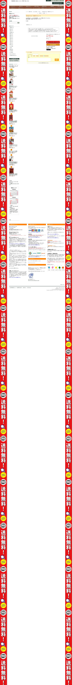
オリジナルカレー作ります (52, 8)
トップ (27, 11)
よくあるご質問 (60, 8)
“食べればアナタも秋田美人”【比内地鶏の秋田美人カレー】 (13, 122)
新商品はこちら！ (12, 13)
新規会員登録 (54, 0)
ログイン (48, 0)
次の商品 (44, 13)
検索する (18, 22)
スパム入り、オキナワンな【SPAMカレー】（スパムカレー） (13, 145)
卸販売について (44, 8)
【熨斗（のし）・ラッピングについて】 (45, 28)
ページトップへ (62, 284)
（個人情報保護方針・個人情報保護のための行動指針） (17, 245)
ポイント (62, 0)
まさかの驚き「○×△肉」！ (37, 11)
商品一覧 (21, 6)
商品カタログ (21, 8)
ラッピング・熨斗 (29, 8)
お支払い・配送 (36, 6)
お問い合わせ (60, 6)
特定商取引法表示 (19, 287)
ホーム (13, 6)
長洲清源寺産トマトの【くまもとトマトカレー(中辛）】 (13, 87)
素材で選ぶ (30, 11)
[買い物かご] (58, 3)
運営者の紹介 (44, 6)
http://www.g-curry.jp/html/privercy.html (33, 280)
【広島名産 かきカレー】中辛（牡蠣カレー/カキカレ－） (13, 134)
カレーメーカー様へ (36, 8)
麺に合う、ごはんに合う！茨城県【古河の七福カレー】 (13, 99)
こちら (18, 16)
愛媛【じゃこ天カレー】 (13, 76)
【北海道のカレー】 (29, 24)
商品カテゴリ (29, 6)
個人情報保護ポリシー (13, 287)
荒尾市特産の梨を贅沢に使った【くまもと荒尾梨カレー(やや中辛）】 (13, 163)
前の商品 (40, 13)
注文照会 (59, 0)
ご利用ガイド (13, 8)
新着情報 (52, 6)
